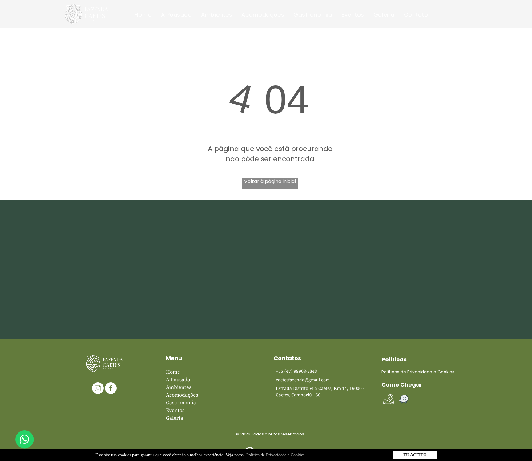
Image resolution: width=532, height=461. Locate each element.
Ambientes (178, 387)
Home (173, 371)
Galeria (174, 418)
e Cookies (443, 372)
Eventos (175, 410)
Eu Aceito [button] (415, 455)
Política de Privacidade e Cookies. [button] (276, 455)
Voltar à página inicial (270, 181)
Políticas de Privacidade (406, 372)
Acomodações (182, 394)
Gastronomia (181, 402)
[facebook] (111, 388)
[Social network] (98, 388)
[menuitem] (143, 14)
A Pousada (178, 379)
